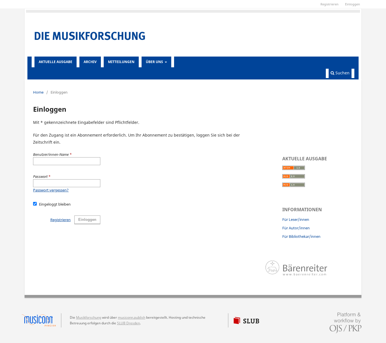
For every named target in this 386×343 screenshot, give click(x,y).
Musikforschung (88, 317)
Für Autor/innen (296, 227)
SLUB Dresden (128, 323)
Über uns (155, 61)
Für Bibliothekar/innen (301, 236)
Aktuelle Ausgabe (55, 61)
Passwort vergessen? (51, 190)
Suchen (342, 72)
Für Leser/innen (295, 219)
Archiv (90, 61)
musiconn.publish (41, 320)
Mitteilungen (121, 61)
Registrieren (329, 4)
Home (38, 92)
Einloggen (352, 4)
